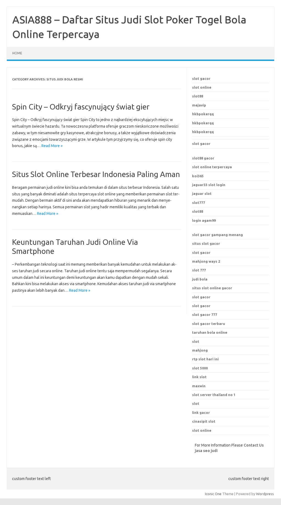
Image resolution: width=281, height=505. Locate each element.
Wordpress (265, 494)
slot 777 (199, 270)
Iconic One (213, 494)
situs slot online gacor (212, 288)
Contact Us (254, 445)
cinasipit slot (203, 421)
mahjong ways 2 (206, 261)
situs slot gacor (206, 243)
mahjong (200, 350)
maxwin (199, 386)
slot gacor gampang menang (217, 235)
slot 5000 (200, 368)
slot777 (198, 202)
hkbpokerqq (203, 114)
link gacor (201, 412)
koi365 (198, 176)
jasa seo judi (206, 450)
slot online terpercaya (212, 167)
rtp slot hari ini (205, 359)
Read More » (52, 146)
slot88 (197, 96)
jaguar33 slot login (208, 185)
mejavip (199, 105)
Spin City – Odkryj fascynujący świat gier (81, 106)
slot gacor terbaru (208, 324)
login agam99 (204, 220)
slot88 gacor (203, 158)
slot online (201, 87)
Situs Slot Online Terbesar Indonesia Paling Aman (96, 174)
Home (17, 53)
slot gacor (201, 78)
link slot (199, 377)
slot (195, 403)
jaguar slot (202, 193)
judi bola (199, 279)
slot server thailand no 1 (213, 395)
